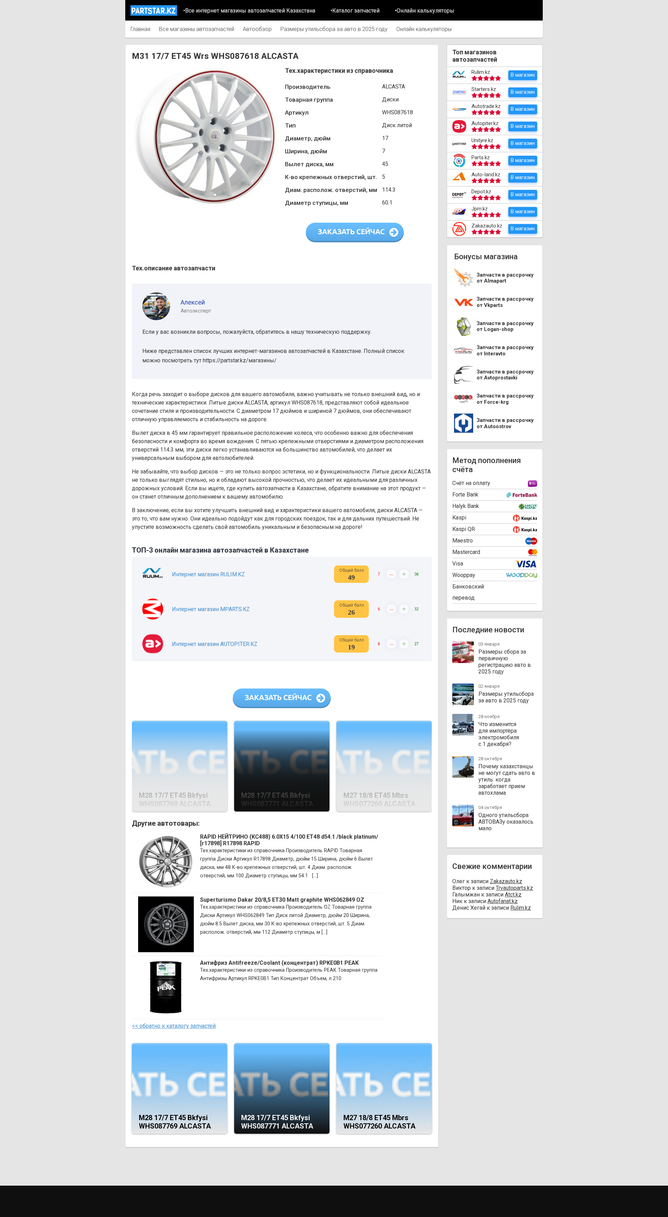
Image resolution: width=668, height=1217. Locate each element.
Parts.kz (480, 157)
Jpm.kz (479, 209)
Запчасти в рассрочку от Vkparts (505, 302)
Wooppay (463, 575)
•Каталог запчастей (355, 10)
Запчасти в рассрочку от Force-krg (505, 399)
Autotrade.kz (486, 106)
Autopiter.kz (485, 123)
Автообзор (257, 29)
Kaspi (459, 517)
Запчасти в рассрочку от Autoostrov (505, 423)
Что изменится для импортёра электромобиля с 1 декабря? (498, 734)
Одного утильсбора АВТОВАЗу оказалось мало (505, 822)
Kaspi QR (463, 529)
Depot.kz (481, 191)
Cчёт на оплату (471, 483)
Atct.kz (513, 894)
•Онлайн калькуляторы (424, 10)
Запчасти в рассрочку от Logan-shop (505, 327)
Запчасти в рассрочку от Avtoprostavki (505, 375)
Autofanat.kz (502, 901)
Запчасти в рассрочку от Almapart (505, 278)
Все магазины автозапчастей (196, 29)
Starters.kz (483, 89)
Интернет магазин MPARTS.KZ (211, 609)
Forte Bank (465, 494)
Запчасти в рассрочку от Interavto (505, 351)
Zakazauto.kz (486, 226)
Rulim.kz (480, 72)
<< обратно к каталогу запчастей (174, 1026)
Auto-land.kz (485, 174)
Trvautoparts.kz (514, 888)
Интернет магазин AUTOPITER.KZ (214, 644)
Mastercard (466, 552)
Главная (140, 29)
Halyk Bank (465, 506)
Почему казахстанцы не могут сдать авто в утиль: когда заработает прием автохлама (506, 779)
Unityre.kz (482, 140)
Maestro (462, 540)
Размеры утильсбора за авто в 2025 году (334, 29)
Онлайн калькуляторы (424, 29)
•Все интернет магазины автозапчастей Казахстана (249, 10)
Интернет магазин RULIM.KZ (208, 574)
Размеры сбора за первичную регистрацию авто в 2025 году (504, 661)
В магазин (523, 75)
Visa (457, 563)
